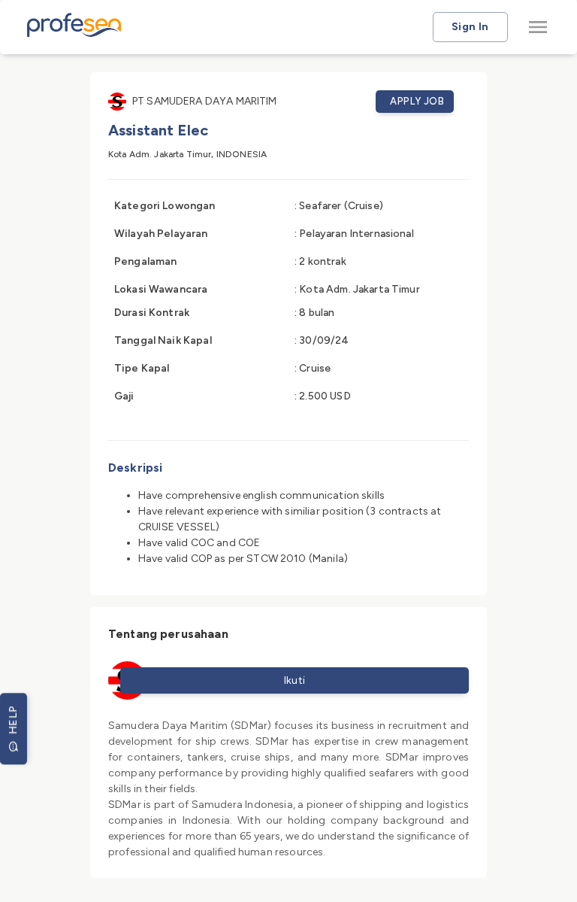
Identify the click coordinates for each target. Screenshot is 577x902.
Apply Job (417, 101)
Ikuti (295, 680)
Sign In (470, 26)
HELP (13, 720)
